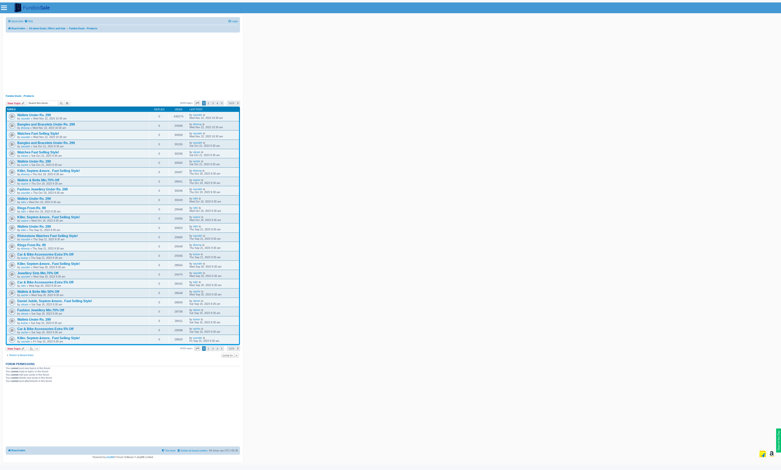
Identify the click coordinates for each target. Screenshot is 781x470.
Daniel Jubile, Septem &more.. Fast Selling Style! (54, 301)
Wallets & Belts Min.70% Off (38, 180)
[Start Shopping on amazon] (771, 454)
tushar (24, 258)
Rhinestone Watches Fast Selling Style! (47, 236)
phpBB (110, 457)
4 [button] (217, 103)
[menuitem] (28, 21)
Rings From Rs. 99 (31, 208)
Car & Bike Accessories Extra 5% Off (45, 254)
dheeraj (25, 128)
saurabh (25, 118)
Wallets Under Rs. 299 (34, 115)
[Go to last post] (204, 115)
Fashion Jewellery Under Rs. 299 (42, 189)
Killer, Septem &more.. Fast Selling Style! (48, 171)
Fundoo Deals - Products (20, 96)
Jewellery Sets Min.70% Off (37, 273)
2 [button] (208, 103)
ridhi (23, 202)
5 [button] (222, 103)
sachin (24, 165)
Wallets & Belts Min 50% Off (38, 291)
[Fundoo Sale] (30, 7)
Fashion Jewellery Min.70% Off (40, 310)
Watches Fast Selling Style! (38, 133)
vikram (24, 155)
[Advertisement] (123, 62)
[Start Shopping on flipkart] (762, 454)
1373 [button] (231, 103)
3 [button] (213, 103)
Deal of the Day (778, 440)
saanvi (24, 183)
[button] (197, 103)
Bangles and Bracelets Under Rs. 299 (46, 124)
